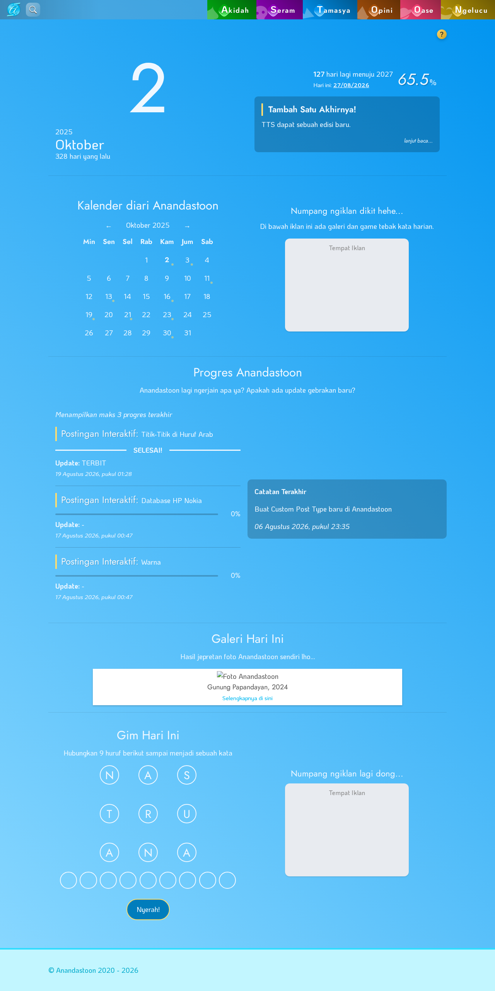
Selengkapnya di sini (247, 698)
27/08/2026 (351, 85)
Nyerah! (148, 909)
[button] (33, 10)
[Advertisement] (347, 285)
